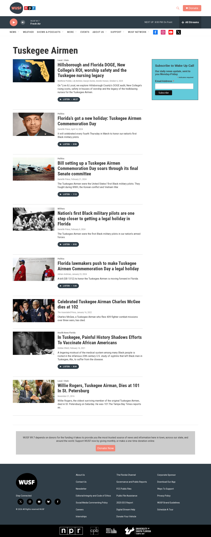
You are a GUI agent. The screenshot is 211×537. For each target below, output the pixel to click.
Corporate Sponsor (166, 475)
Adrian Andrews (64, 274)
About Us (80, 475)
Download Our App (166, 482)
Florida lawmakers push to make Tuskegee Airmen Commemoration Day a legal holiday (98, 266)
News (13, 32)
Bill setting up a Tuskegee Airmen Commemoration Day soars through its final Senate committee (98, 168)
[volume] (22, 22)
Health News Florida (67, 332)
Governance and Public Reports (131, 482)
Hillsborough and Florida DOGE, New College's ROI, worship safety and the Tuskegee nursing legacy (92, 70)
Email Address (164, 81)
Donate (193, 8)
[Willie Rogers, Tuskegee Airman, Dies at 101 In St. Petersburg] (34, 391)
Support (116, 32)
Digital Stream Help (125, 509)
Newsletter (81, 489)
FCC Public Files (123, 489)
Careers (80, 509)
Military (61, 208)
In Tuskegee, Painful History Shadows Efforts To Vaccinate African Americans (100, 340)
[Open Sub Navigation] (18, 32)
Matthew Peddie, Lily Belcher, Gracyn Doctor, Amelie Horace (83, 81)
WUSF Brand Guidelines (168, 503)
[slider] (27, 22)
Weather (28, 32)
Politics (61, 113)
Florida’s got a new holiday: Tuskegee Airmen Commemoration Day (99, 121)
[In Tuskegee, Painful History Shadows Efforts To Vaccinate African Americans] (34, 343)
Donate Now (105, 448)
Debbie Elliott (63, 348)
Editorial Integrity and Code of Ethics (93, 496)
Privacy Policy (164, 496)
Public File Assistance (126, 496)
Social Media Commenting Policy (92, 503)
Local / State (63, 60)
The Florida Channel (126, 475)
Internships (81, 516)
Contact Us (81, 482)
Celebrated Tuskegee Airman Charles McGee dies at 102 (99, 304)
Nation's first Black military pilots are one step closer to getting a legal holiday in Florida (96, 218)
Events (84, 32)
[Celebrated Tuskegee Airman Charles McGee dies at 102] (34, 310)
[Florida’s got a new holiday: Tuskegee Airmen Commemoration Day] (34, 124)
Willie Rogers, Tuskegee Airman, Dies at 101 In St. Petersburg (99, 388)
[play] (13, 22)
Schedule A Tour (165, 509)
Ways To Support (165, 489)
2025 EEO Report (124, 503)
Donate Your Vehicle (126, 516)
